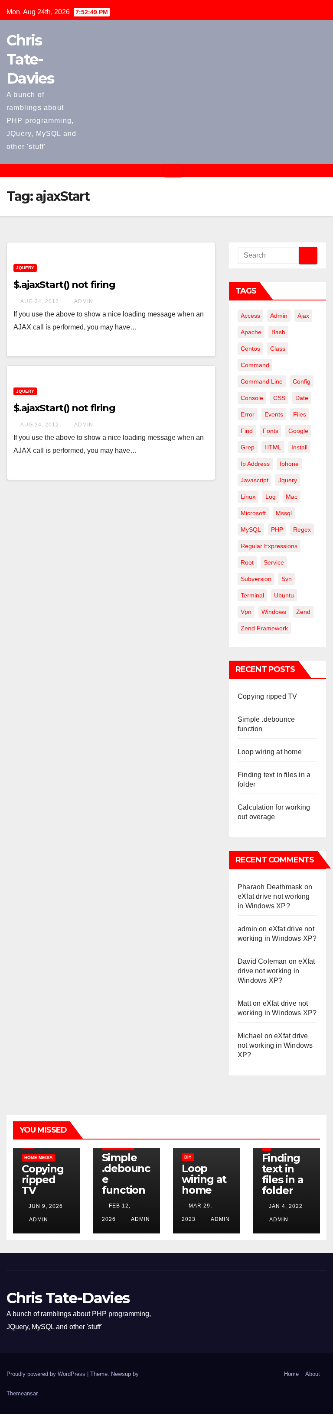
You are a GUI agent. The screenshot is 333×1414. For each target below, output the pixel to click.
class (277, 348)
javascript (254, 480)
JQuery (25, 267)
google (298, 430)
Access (250, 315)
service (274, 562)
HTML (272, 447)
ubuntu (284, 595)
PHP (277, 529)
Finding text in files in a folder (283, 1174)
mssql (284, 513)
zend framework (264, 628)
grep (248, 447)
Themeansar (22, 1393)
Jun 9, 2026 (46, 1206)
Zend (303, 611)
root (247, 562)
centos (250, 348)
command (255, 365)
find (247, 430)
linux (248, 496)
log (270, 496)
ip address (255, 463)
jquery (287, 480)
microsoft (253, 513)
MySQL (251, 529)
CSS (279, 397)
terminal (252, 595)
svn (286, 578)
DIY (188, 1157)
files (299, 414)
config (301, 381)
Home (291, 1374)
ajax (303, 315)
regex (302, 529)
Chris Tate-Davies (30, 59)
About (312, 1374)
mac (291, 496)
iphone (289, 463)
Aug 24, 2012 (39, 301)
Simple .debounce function (126, 1173)
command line (262, 381)
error (248, 414)
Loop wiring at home (270, 751)
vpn (246, 611)
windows (273, 611)
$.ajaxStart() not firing (64, 285)
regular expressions (269, 545)
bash (278, 332)
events (273, 414)
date (301, 397)
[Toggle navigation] (173, 170)
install (299, 447)
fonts (270, 430)
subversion (256, 578)
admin (83, 301)
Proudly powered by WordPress (47, 1374)
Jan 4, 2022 (286, 1206)
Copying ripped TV (267, 696)
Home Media (38, 1157)
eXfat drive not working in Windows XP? (276, 971)
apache (251, 332)
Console (252, 397)
